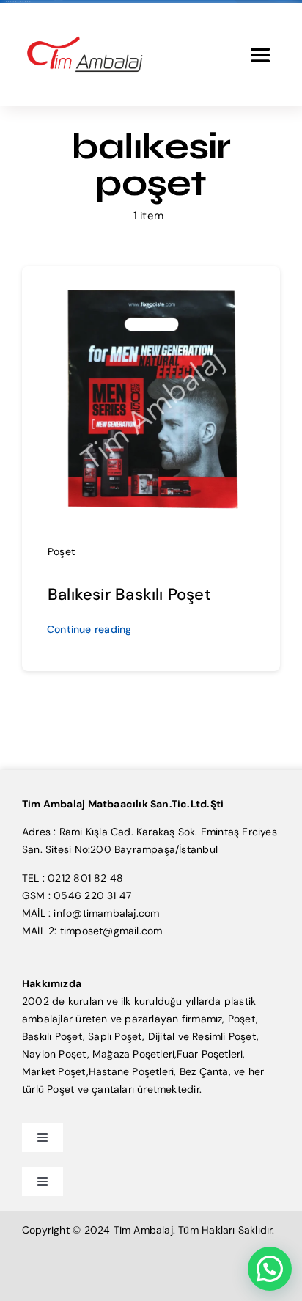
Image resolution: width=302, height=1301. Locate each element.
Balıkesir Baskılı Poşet (129, 594)
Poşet (61, 551)
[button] (270, 1269)
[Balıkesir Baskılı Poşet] (151, 286)
